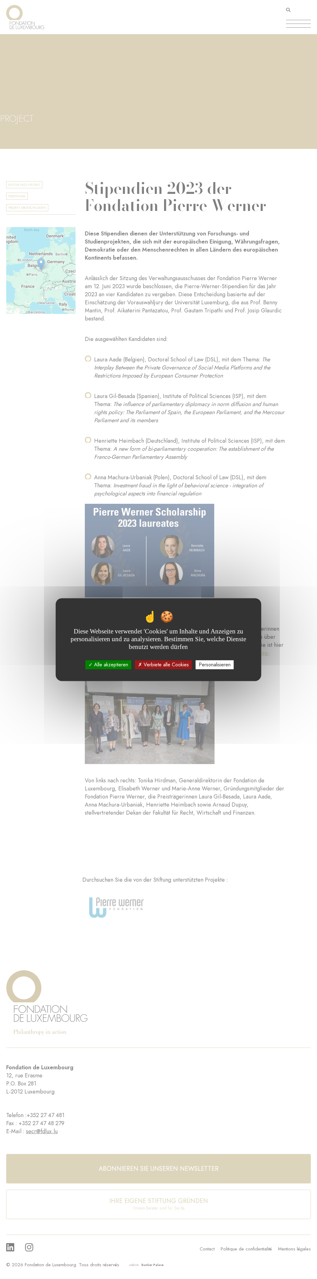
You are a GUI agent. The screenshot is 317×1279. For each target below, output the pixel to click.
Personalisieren (215, 664)
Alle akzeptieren (110, 664)
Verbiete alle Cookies (165, 664)
